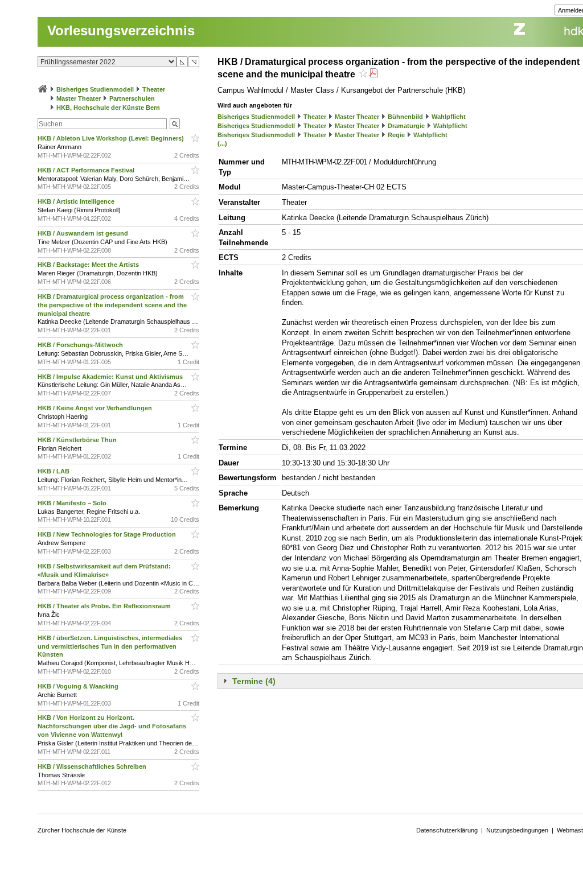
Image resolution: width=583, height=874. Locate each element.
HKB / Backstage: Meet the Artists (89, 264)
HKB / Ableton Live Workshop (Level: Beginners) (112, 138)
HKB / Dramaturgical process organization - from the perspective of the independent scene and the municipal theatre (112, 305)
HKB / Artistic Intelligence (77, 201)
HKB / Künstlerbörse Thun (78, 439)
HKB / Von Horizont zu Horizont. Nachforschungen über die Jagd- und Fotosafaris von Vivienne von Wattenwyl (112, 726)
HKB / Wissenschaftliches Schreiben (93, 766)
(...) (222, 143)
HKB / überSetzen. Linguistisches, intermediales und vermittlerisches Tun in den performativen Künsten (110, 646)
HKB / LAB (54, 471)
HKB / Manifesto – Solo (73, 503)
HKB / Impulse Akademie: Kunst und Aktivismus (111, 376)
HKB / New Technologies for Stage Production (108, 534)
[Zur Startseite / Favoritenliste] (43, 89)
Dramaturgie (406, 125)
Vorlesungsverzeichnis (121, 30)
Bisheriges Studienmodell (95, 89)
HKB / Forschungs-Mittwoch (81, 344)
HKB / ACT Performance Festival (87, 170)
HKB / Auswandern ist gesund (84, 233)
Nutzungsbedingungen (517, 830)
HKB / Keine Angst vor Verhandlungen (96, 408)
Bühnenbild (405, 116)
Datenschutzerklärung (447, 830)
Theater (153, 89)
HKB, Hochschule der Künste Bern (108, 107)
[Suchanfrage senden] (175, 123)
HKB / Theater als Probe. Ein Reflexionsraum (105, 606)
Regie (396, 134)
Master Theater (78, 98)
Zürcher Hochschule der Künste (82, 830)
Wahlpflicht (449, 116)
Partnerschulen (132, 98)
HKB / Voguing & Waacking (79, 686)
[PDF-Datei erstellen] (373, 74)
